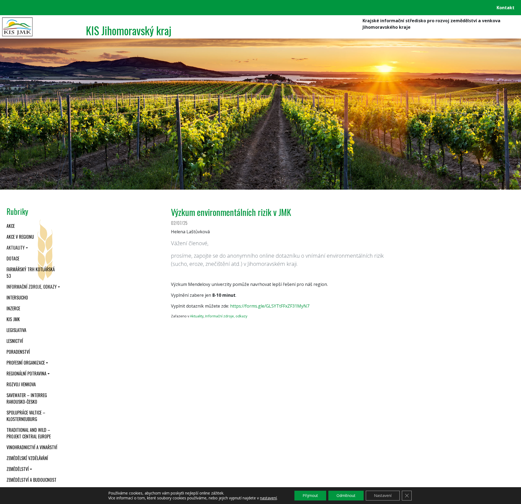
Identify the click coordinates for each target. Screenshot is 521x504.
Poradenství (18, 352)
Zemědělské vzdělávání (27, 458)
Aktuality (16, 247)
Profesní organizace (26, 362)
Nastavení (383, 495)
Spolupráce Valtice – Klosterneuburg (26, 415)
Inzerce (13, 308)
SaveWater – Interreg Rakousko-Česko (27, 398)
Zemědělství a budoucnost (31, 480)
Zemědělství (18, 469)
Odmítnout (345, 495)
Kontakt (505, 8)
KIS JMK (13, 319)
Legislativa (16, 330)
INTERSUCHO (17, 297)
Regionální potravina (26, 373)
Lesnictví (15, 341)
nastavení (268, 498)
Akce (11, 226)
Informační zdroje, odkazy (32, 286)
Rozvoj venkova (21, 384)
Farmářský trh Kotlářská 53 (31, 272)
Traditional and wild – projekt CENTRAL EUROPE (29, 433)
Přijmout (310, 495)
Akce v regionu (20, 237)
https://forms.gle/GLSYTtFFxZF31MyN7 (269, 306)
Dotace (13, 258)
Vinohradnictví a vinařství (32, 447)
